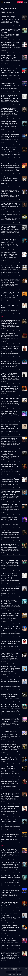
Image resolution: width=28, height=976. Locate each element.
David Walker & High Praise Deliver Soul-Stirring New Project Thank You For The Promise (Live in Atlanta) (9, 940)
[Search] (25, 12)
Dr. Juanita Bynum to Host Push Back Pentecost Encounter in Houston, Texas (10, 615)
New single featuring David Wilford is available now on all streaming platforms (10, 606)
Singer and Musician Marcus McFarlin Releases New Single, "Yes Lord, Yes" (10, 681)
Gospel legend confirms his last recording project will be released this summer (10, 536)
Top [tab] (7, 12)
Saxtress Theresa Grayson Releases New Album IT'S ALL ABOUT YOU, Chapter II (9, 575)
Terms (25, 968)
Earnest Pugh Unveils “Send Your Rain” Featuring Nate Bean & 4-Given (10, 877)
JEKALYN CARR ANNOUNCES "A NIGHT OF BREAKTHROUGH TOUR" (10, 305)
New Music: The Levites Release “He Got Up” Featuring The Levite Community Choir (10, 492)
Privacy (22, 968)
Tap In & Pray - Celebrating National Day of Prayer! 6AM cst (10, 758)
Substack (8, 974)
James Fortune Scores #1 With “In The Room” (10, 914)
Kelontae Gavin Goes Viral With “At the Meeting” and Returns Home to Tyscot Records (10, 588)
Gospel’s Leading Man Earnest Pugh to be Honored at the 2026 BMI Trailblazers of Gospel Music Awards (10, 348)
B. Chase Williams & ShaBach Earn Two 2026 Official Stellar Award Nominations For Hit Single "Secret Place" (10, 388)
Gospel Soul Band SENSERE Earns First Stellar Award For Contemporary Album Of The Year (10, 74)
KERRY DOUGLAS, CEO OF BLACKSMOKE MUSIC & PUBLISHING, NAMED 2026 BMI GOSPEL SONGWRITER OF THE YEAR (10, 227)
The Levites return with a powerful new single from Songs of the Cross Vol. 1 (10, 497)
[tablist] (8, 12)
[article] (14, 21)
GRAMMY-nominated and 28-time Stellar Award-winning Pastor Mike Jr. (10, 296)
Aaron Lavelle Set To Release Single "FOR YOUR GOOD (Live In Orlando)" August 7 (10, 169)
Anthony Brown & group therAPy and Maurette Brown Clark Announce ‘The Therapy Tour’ (10, 17)
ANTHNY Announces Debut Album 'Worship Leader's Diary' (10, 204)
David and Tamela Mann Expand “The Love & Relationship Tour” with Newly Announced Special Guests (10, 864)
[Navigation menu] (3, 2)
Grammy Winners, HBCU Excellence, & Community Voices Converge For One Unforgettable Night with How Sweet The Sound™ (10, 851)
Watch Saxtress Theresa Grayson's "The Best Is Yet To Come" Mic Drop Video (9, 254)
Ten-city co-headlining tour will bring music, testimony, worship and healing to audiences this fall (10, 21)
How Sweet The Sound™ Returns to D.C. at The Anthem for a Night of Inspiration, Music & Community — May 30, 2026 (10, 855)
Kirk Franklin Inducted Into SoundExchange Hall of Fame (9, 903)
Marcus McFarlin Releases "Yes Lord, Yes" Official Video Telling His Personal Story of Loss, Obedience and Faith (10, 267)
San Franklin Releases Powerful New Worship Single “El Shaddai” (10, 808)
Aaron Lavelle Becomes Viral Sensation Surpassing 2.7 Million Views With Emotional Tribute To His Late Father (10, 165)
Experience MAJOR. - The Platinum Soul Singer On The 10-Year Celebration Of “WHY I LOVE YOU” (10, 641)
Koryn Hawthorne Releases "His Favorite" (10, 215)
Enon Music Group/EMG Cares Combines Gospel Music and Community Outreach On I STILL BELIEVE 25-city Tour (10, 655)
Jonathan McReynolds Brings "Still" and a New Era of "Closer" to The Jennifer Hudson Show (10, 719)
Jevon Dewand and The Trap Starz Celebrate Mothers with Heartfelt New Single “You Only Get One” (10, 706)
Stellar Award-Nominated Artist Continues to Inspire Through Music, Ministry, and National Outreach (9, 931)
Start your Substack (11, 972)
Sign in (25, 2)
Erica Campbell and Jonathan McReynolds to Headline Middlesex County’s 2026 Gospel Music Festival (10, 413)
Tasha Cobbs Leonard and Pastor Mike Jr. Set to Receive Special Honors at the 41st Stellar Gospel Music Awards (10, 280)
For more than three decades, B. (8, 391)
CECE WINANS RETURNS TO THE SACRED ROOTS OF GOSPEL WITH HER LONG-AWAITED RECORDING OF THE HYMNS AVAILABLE (10, 426)
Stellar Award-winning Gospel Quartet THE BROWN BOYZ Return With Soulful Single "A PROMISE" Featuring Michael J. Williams (10, 400)
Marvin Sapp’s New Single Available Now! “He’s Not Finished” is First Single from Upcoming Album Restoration (10, 57)
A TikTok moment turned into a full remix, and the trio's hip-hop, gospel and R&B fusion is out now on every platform (10, 127)
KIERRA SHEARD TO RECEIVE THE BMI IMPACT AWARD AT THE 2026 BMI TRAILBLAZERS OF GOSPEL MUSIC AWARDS (10, 361)
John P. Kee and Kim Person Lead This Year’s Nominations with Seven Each (10, 523)
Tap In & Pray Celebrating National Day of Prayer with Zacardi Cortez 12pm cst (9, 694)
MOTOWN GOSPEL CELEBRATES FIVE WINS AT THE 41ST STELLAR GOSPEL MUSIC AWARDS (10, 44)
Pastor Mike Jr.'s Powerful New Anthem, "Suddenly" (10, 293)
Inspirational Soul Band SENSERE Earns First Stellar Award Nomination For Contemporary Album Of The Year (9, 335)
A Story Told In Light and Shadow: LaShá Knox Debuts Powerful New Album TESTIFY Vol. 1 (10, 466)
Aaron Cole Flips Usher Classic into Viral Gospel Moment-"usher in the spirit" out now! (10, 821)
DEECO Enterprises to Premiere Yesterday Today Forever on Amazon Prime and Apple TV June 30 (10, 321)
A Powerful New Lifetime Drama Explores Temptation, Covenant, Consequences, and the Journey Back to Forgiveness (10, 785)
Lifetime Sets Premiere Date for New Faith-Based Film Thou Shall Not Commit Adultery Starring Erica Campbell (10, 781)
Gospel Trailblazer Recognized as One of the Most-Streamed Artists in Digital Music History (10, 906)
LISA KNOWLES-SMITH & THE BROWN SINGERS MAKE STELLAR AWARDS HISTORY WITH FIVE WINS (10, 83)
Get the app (19, 972)
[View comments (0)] (8, 26)
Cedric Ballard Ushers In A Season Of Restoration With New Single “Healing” (9, 506)
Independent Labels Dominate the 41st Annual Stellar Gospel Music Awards (10, 136)
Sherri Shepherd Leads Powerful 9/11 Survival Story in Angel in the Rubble (10, 30)
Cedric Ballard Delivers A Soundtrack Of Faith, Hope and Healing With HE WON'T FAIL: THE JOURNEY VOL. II (10, 109)
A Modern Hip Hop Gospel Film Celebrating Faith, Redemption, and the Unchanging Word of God (10, 326)
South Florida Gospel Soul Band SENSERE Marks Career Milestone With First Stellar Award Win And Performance (10, 70)
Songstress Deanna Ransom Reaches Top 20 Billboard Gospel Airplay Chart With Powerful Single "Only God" (10, 668)
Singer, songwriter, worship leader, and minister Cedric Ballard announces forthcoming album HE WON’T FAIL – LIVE (10, 510)
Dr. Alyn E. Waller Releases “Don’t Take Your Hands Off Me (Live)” (10, 927)
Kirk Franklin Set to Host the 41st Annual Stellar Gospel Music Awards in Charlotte (9, 519)
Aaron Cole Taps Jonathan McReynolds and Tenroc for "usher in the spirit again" (9, 123)
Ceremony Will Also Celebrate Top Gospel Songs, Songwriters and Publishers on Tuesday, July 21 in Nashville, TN (9, 365)
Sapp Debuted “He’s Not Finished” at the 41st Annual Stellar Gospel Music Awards (10, 61)
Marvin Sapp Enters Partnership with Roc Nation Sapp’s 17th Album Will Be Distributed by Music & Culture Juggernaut (10, 178)
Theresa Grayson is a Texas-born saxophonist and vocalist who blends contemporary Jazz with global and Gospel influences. (9, 579)
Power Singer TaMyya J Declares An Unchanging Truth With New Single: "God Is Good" (10, 241)
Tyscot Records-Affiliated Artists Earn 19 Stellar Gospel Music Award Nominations (10, 545)
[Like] (2, 26)
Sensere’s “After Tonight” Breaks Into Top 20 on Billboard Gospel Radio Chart (10, 890)
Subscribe (20, 2)
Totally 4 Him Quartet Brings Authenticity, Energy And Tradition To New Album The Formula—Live (9, 96)
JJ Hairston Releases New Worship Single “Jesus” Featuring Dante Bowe (8, 453)
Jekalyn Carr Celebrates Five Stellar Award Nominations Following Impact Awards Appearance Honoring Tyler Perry (9, 439)
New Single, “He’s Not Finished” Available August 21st (10, 182)
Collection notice (14, 969)
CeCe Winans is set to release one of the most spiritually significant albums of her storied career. (10, 430)
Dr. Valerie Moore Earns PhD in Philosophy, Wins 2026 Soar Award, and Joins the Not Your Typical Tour (10, 795)
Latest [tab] (3, 12)
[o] (24, 695)
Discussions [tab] (11, 12)
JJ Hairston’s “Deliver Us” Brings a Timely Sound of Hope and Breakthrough (10, 601)
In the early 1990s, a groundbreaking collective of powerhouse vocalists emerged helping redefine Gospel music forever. (10, 566)
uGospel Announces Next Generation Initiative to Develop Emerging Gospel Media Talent (10, 149)
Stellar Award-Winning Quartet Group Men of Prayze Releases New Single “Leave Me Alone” (10, 479)
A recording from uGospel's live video (10, 698)
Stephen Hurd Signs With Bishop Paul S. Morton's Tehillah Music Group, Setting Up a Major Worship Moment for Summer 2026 (10, 746)
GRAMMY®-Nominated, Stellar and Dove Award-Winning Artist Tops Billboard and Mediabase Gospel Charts (10, 918)
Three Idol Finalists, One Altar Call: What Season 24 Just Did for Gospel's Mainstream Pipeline (10, 628)
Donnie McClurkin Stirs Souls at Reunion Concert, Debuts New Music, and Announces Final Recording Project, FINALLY (10, 532)
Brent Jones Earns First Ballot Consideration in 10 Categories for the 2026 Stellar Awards (10, 834)
